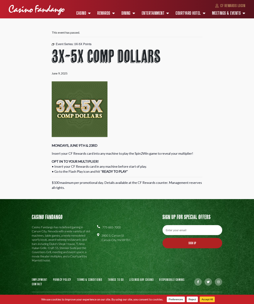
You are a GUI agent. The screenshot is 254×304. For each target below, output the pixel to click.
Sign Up (192, 243)
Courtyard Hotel (188, 13)
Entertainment (153, 13)
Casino (81, 13)
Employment (39, 279)
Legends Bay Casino (141, 279)
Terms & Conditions (89, 279)
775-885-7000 (111, 227)
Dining (126, 13)
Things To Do (116, 279)
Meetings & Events (226, 13)
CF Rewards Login (232, 5)
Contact (37, 284)
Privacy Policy (62, 279)
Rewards (103, 13)
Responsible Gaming (171, 279)
